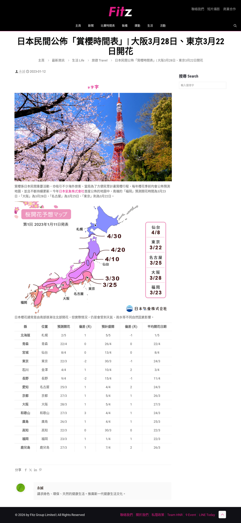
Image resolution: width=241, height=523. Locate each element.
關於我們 (142, 515)
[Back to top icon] (222, 514)
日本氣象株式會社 (71, 191)
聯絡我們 (197, 9)
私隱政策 (158, 515)
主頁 (41, 60)
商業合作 (229, 9)
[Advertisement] (202, 147)
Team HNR (175, 515)
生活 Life (78, 60)
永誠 (22, 71)
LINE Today (207, 515)
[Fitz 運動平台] (120, 10)
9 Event (191, 515)
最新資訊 (58, 60)
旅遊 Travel (99, 60)
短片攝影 (213, 9)
